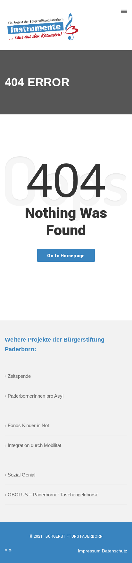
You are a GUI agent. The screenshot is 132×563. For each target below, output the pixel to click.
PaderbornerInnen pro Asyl (35, 396)
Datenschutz (114, 550)
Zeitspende (19, 376)
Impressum (90, 550)
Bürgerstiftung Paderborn (74, 536)
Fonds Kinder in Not (28, 425)
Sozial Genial (21, 474)
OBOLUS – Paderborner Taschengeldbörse (53, 494)
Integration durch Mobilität (34, 445)
